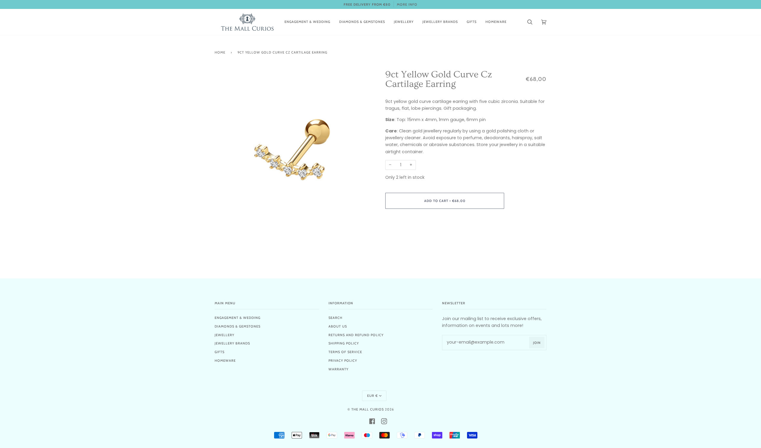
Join (537, 343)
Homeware (225, 360)
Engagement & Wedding (237, 318)
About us (337, 326)
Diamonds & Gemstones (237, 326)
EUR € (372, 396)
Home (220, 52)
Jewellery (224, 335)
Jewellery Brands (232, 343)
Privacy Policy (342, 360)
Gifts (219, 352)
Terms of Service (345, 352)
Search (335, 318)
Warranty (338, 369)
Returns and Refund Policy (355, 335)
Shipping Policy (343, 343)
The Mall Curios (367, 409)
